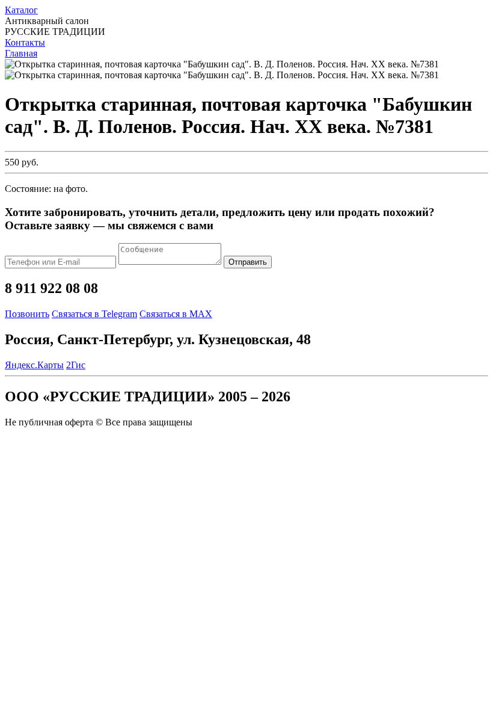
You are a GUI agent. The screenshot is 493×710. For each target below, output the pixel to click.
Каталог (21, 10)
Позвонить (27, 314)
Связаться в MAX (175, 314)
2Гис (75, 365)
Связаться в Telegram (94, 314)
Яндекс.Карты (34, 365)
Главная (21, 53)
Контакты (25, 42)
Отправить (247, 262)
